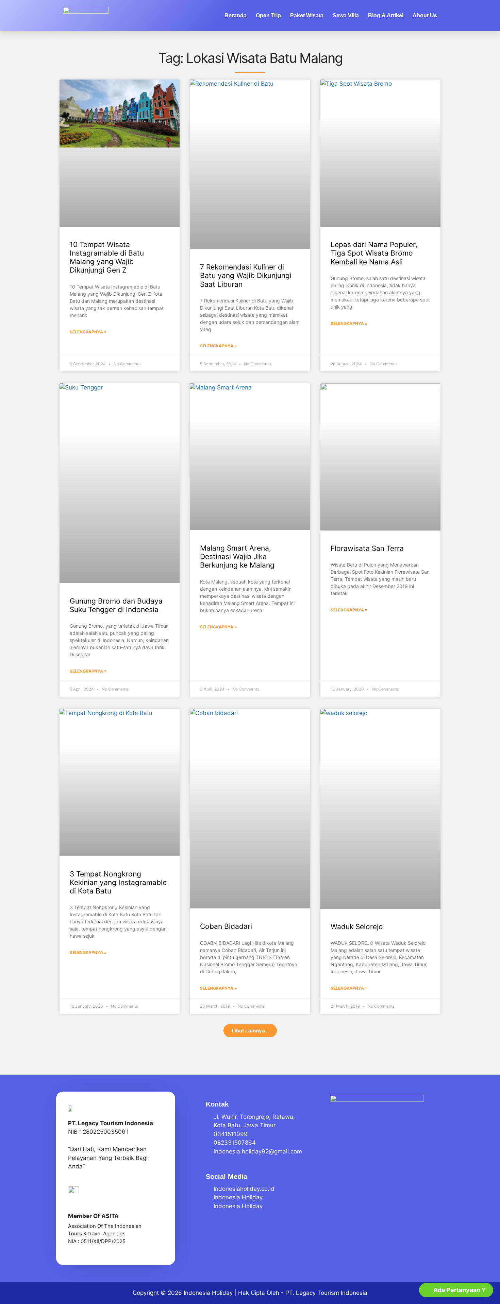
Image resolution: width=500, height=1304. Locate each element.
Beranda (235, 15)
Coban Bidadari (226, 926)
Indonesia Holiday (208, 1292)
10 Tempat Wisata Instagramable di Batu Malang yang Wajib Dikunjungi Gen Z (107, 257)
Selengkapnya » (88, 331)
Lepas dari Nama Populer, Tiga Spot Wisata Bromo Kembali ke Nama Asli (374, 253)
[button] (250, 1030)
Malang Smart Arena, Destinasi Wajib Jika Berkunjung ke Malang (237, 556)
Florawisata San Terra (367, 548)
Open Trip (268, 15)
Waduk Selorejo (357, 926)
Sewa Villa (346, 15)
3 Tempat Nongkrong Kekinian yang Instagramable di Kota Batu (118, 882)
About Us (425, 15)
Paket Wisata (306, 15)
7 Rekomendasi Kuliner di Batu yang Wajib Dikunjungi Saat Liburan (245, 275)
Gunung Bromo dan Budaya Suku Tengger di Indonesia (116, 605)
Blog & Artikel (385, 15)
